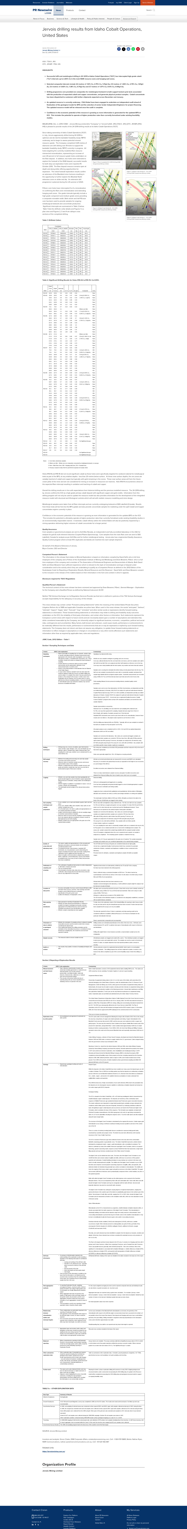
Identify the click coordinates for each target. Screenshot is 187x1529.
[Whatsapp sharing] (133, 49)
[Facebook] (35, 1525)
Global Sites (99, 1523)
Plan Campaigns (69, 1517)
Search (149, 10)
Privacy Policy (131, 1520)
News (58, 10)
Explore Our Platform (70, 1515)
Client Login (128, 3)
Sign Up (136, 3)
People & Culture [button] (113, 18)
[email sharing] (143, 49)
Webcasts (69, 3)
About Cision (99, 1517)
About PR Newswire (101, 1515)
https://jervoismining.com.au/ (53, 1451)
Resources (36, 3)
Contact (82, 10)
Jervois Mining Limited (52, 1470)
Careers (97, 1520)
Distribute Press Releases (72, 1522)
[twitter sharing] (124, 49)
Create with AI (68, 1520)
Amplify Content (69, 1526)
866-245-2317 (38, 1515)
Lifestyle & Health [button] (77, 18)
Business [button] (50, 18)
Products (70, 10)
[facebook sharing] (119, 49)
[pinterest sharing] (138, 49)
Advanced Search (129, 19)
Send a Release (148, 3)
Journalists (60, 3)
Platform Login (131, 1517)
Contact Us (36, 1522)
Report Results (68, 1524)
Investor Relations (48, 3)
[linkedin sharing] (128, 49)
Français (111, 3)
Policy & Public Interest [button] (95, 18)
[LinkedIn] (33, 1525)
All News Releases (133, 1515)
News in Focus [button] (38, 18)
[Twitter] (38, 1525)
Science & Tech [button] (62, 18)
